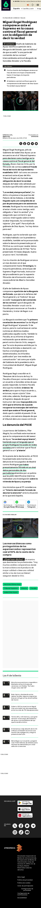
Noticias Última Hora (12, 584)
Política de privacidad (25, 880)
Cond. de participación (25, 886)
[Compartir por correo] (36, 145)
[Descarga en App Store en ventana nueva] (24, 811)
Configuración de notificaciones (23, 894)
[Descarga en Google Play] (25, 804)
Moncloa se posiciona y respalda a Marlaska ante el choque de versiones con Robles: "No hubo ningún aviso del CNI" (24, 685)
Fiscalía (33, 588)
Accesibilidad (22, 898)
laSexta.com (7, 135)
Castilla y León (28, 9)
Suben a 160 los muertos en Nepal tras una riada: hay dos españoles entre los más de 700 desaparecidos (24, 708)
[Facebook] (21, 828)
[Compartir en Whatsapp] (29, 144)
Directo (24, 588)
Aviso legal (21, 877)
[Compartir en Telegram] (32, 145)
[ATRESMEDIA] (20, 848)
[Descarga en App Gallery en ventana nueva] (25, 817)
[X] (21, 144)
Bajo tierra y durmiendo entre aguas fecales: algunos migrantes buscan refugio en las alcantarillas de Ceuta (24, 697)
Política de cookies (24, 883)
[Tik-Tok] (21, 834)
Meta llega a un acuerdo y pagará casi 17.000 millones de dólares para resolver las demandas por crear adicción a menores (24, 743)
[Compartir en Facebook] (25, 144)
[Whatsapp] (27, 828)
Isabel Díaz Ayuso (11, 592)
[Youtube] (27, 834)
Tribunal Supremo (11, 588)
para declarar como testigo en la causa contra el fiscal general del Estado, (19, 161)
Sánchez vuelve (25, 1)
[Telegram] (33, 828)
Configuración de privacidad (27, 889)
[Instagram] (15, 834)
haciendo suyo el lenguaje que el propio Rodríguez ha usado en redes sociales (20, 445)
